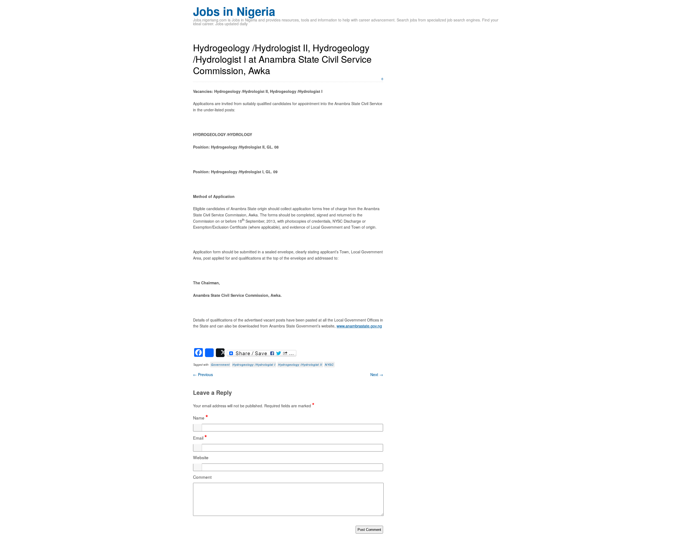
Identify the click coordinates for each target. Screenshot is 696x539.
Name (200, 418)
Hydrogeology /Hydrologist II (300, 365)
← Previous (203, 374)
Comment (202, 477)
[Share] (209, 352)
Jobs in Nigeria (234, 11)
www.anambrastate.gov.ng (359, 326)
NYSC (329, 365)
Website (201, 457)
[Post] (220, 352)
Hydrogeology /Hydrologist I (253, 365)
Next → (376, 374)
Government (220, 365)
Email (200, 438)
